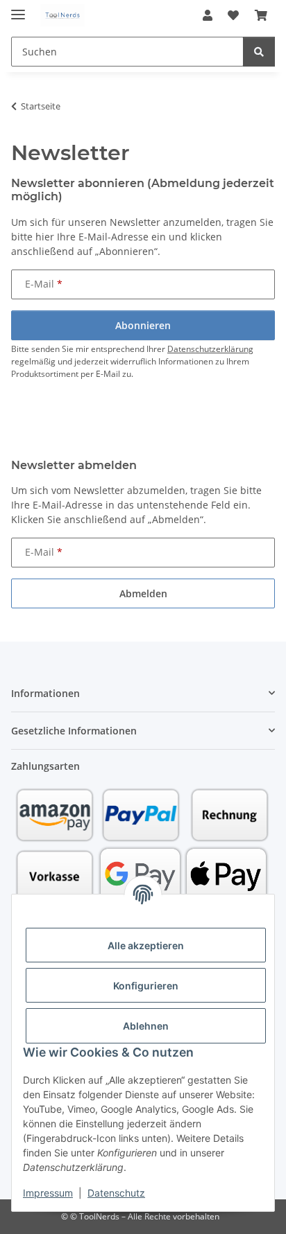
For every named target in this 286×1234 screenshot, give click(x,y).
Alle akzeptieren (146, 945)
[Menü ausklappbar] (18, 8)
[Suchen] (259, 52)
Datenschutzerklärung (210, 349)
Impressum (48, 1193)
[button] (207, 15)
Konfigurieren (145, 985)
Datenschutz (116, 1193)
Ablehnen (146, 1026)
